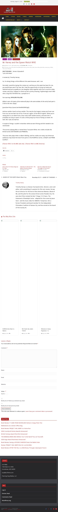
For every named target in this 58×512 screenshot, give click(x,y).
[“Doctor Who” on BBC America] (34, 144)
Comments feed (7, 497)
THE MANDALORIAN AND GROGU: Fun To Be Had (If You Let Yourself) (22, 437)
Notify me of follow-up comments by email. (13, 401)
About (18, 20)
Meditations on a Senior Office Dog (11, 426)
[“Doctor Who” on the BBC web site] (13, 144)
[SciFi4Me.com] (3, 18)
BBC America (24, 67)
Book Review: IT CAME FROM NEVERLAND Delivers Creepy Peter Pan (21, 423)
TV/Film (13, 16)
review (46, 67)
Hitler (33, 67)
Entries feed (6, 493)
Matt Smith (42, 67)
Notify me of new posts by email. (10, 406)
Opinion (4, 59)
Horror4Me (38, 16)
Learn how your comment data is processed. (38, 411)
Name (2, 370)
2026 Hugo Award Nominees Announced (13, 439)
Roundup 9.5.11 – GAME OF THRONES (43, 177)
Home (7, 16)
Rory (49, 67)
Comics (25, 16)
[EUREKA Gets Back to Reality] (9, 221)
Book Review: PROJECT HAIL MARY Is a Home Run (16, 428)
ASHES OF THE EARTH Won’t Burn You (14, 177)
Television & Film (16, 59)
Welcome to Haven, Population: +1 (46, 330)
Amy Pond (11, 67)
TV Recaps (9, 68)
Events (54, 16)
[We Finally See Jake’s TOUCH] (29, 221)
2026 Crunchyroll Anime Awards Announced (14, 431)
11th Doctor (6, 67)
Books (18, 16)
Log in (4, 490)
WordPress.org (6, 500)
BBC (20, 67)
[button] (21, 20)
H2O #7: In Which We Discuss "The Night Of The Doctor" (44, 167)
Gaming (31, 16)
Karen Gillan (37, 67)
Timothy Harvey (16, 65)
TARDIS (51, 67)
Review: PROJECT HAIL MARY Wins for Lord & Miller (16, 445)
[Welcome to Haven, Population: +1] (48, 221)
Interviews (47, 16)
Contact (26, 20)
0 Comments (29, 65)
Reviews (9, 59)
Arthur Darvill (16, 67)
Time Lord (5, 68)
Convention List (10, 20)
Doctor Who (29, 67)
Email (2, 377)
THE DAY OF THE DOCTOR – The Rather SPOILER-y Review (27, 167)
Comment (4, 348)
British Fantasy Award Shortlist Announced (14, 434)
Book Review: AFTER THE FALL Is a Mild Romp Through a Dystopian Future (23, 448)
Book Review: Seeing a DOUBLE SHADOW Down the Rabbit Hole (20, 442)
